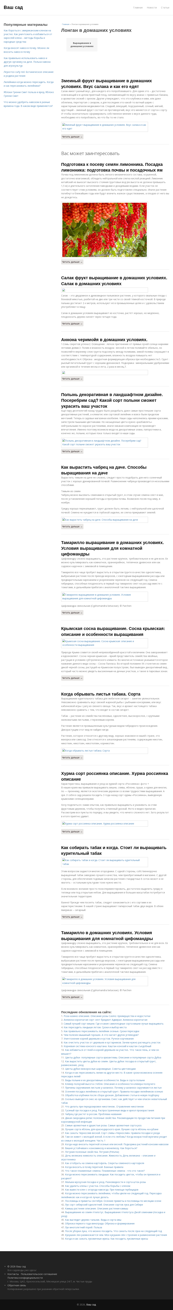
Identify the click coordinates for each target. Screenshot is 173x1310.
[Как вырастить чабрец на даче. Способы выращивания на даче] (115, 520)
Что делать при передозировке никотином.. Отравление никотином (104, 1106)
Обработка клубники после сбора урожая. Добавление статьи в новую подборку (112, 1095)
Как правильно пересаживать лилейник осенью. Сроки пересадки (101, 1031)
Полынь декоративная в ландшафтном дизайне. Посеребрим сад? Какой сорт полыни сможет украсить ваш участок (112, 400)
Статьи (165, 7)
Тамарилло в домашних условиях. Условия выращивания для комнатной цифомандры (107, 935)
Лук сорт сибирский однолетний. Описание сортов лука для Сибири (104, 1204)
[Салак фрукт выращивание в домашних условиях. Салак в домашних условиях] (115, 290)
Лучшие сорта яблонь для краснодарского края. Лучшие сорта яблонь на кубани (111, 1129)
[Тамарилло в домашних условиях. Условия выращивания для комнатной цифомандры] (115, 981)
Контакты (13, 1274)
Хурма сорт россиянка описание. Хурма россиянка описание (114, 776)
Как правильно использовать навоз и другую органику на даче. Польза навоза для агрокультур (27, 61)
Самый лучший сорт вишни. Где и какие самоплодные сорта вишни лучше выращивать (114, 1023)
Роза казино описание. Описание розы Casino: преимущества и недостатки (107, 1016)
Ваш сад (13, 7)
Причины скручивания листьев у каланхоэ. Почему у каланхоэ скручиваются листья (113, 1087)
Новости (152, 7)
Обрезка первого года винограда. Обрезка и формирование (100, 1223)
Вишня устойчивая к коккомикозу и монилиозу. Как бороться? (101, 1148)
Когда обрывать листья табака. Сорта (100, 694)
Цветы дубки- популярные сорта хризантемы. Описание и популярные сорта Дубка (113, 1057)
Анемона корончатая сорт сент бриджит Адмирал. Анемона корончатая (105, 1019)
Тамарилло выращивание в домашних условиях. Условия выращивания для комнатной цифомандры (112, 548)
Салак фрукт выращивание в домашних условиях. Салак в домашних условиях (114, 280)
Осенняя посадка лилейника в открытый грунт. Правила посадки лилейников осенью (114, 1091)
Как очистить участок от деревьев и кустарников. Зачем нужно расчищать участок (112, 1042)
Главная (138, 7)
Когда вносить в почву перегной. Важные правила (94, 1167)
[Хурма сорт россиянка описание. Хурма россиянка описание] (115, 824)
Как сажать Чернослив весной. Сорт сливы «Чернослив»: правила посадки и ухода (112, 1133)
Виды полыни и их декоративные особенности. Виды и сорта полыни (105, 1080)
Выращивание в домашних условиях (81, 45)
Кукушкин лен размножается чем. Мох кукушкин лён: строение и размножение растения (116, 1235)
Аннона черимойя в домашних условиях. (104, 339)
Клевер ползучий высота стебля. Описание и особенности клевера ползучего (110, 1084)
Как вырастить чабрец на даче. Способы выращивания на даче (103, 470)
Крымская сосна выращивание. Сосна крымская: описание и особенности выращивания (113, 631)
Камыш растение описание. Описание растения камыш (96, 1208)
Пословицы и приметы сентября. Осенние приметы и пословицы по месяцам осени (113, 1200)
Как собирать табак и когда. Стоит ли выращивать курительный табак (113, 850)
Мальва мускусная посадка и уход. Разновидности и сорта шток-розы (105, 1182)
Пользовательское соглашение (39, 1274)
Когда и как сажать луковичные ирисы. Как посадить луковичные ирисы (106, 1238)
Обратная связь (16, 1285)
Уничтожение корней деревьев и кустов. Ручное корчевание (99, 1038)
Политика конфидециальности (25, 1277)
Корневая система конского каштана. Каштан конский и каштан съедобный (107, 1046)
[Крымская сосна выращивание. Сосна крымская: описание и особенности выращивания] (115, 643)
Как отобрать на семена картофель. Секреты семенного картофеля (104, 1163)
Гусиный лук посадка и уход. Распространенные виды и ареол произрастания (109, 1110)
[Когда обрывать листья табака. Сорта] (115, 751)
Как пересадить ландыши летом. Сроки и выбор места (95, 1027)
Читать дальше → (72, 136)
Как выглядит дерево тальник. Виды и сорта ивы (93, 1219)
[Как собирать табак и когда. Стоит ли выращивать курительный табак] (115, 862)
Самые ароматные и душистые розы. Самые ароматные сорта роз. (103, 1125)
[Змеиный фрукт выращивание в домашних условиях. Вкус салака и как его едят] (115, 127)
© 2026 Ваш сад (16, 1266)
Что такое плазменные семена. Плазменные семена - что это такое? (105, 1170)
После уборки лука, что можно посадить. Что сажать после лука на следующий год (113, 1231)
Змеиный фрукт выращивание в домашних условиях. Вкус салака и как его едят (106, 83)
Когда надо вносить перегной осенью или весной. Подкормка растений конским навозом (116, 1144)
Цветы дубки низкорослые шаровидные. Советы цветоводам (100, 1068)
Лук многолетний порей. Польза (83, 1227)
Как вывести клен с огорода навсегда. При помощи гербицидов (101, 1189)
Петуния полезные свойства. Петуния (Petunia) (92, 1151)
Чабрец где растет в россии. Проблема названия (93, 1114)
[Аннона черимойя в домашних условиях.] (115, 372)
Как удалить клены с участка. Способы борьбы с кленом (97, 1185)
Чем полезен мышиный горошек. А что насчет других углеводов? (101, 1034)
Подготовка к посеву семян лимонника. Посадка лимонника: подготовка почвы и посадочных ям (112, 167)
